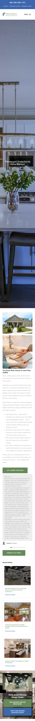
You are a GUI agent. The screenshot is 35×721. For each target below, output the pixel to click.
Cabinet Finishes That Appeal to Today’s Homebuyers (17, 661)
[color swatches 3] (17, 336)
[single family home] (17, 313)
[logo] (10, 13)
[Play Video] (17, 681)
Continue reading (10, 594)
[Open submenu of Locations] (20, 6)
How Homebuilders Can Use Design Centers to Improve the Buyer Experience (15, 590)
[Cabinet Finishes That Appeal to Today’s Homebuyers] (17, 639)
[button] (11, 547)
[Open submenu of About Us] (8, 6)
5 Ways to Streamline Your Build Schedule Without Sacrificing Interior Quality (16, 626)
